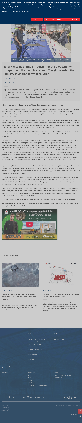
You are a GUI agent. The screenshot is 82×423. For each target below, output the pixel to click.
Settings (74, 20)
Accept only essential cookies (55, 20)
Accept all (37, 20)
